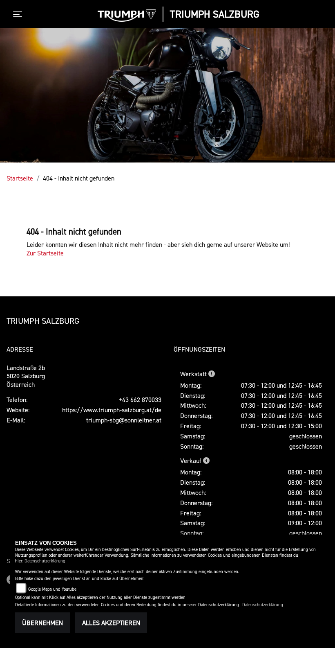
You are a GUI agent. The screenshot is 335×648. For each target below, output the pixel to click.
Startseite (20, 178)
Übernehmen (42, 623)
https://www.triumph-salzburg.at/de (111, 410)
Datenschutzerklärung (45, 561)
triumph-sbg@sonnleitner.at (123, 420)
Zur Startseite (45, 253)
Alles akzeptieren (111, 623)
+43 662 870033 (140, 399)
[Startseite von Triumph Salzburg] (127, 15)
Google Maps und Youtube (52, 589)
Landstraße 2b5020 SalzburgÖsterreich (26, 376)
